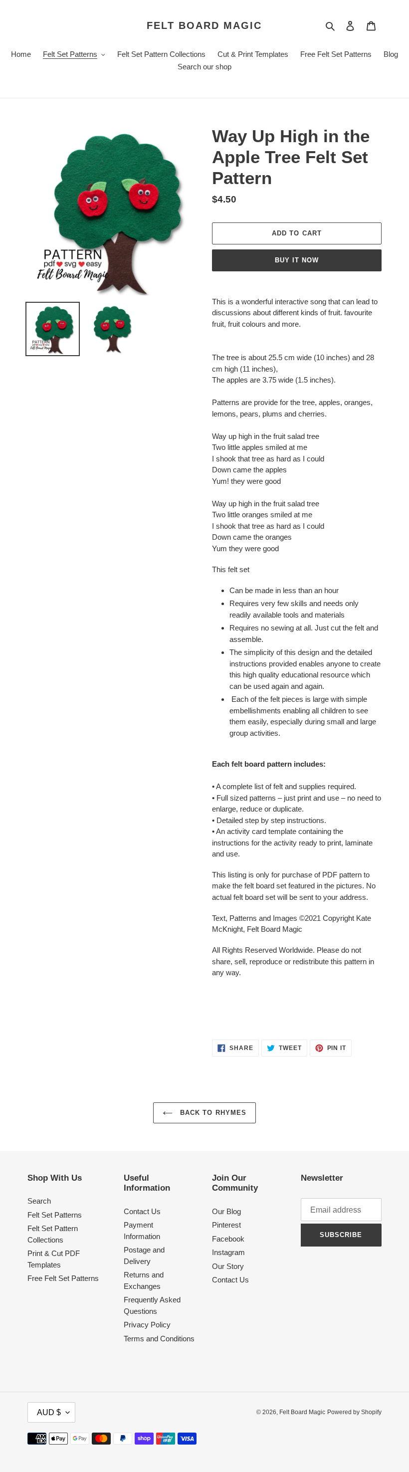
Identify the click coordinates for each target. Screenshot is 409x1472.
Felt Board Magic (204, 25)
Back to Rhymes (212, 1112)
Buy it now (297, 260)
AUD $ (49, 1412)
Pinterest (226, 1225)
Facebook (228, 1239)
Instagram (228, 1252)
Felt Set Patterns (54, 1215)
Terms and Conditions (159, 1338)
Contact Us (142, 1211)
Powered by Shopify (354, 1412)
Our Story (228, 1266)
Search (39, 1201)
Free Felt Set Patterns (63, 1278)
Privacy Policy (147, 1324)
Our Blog (226, 1211)
